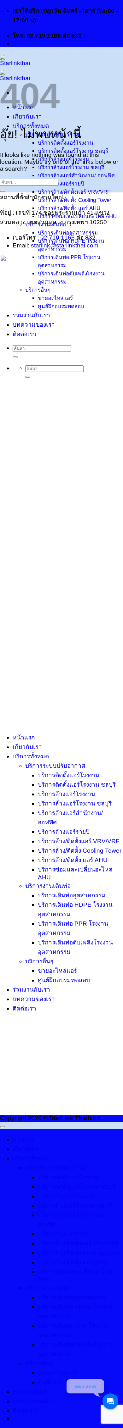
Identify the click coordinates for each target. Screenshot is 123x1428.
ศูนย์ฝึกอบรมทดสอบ (64, 980)
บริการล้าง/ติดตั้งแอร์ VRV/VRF (74, 192)
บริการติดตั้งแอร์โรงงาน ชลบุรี (73, 151)
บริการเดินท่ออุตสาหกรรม (72, 895)
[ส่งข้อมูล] (2, 191)
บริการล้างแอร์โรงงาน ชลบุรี (71, 167)
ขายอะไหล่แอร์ (57, 970)
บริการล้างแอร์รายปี (61, 184)
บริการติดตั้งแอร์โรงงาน (68, 775)
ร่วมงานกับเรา (31, 989)
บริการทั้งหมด (31, 756)
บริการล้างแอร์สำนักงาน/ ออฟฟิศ (76, 176)
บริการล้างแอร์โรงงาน (66, 794)
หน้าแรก (24, 737)
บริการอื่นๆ (39, 961)
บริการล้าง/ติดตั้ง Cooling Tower (74, 200)
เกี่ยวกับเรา (27, 116)
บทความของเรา (34, 999)
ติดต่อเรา (24, 1008)
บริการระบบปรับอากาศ (55, 765)
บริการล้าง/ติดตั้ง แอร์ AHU (73, 860)
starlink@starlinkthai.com (64, 245)
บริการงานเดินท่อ (48, 886)
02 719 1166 (57, 237)
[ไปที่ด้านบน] (2, 1127)
